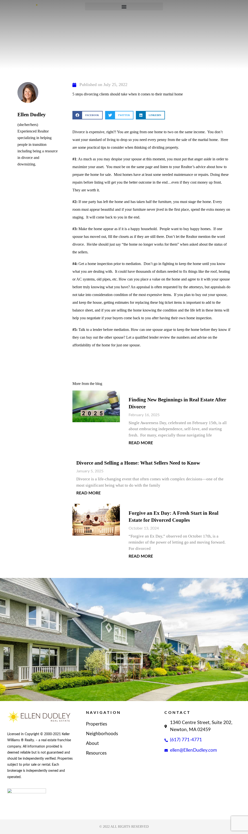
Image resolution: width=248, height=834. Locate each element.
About (92, 743)
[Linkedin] (21, 806)
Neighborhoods (102, 734)
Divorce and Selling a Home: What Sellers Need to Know (138, 463)
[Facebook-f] (11, 806)
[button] (87, 115)
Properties (96, 724)
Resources (96, 753)
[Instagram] (30, 806)
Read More (141, 443)
